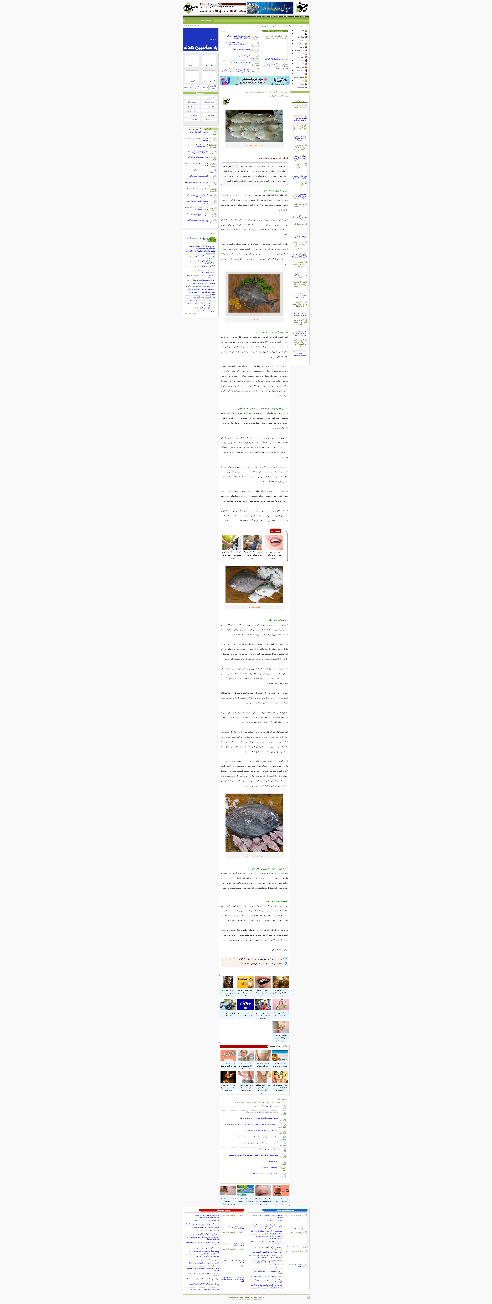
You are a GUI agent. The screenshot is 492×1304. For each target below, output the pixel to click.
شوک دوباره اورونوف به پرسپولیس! (207, 1230)
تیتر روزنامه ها (210, 119)
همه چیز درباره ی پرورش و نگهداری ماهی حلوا (266, 92)
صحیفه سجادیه (192, 119)
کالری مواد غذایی (192, 106)
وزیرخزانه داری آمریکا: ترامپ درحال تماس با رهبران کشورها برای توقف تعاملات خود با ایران (266, 1286)
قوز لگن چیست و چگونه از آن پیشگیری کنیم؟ (200, 280)
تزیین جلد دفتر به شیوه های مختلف (204, 297)
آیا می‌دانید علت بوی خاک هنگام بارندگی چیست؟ (300, 138)
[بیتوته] (190, 13)
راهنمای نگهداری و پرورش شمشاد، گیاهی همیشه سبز (196, 214)
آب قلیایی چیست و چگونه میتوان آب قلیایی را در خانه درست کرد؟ (257, 1136)
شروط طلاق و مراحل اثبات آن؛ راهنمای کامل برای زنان (300, 217)
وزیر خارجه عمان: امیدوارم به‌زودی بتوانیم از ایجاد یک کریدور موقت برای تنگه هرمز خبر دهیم (266, 1256)
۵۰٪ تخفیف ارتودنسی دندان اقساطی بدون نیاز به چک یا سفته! (262, 964)
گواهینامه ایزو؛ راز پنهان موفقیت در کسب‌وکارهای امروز (299, 353)
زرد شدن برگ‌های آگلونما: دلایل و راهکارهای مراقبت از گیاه (197, 152)
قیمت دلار (211, 106)
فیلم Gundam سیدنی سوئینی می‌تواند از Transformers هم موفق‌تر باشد (206, 1216)
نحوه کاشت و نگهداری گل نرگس (197, 157)
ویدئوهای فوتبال (192, 102)
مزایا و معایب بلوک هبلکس (269, 1167)
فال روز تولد (196, 87)
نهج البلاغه (194, 115)
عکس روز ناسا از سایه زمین (210, 1260)
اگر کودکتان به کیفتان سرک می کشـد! (203, 311)
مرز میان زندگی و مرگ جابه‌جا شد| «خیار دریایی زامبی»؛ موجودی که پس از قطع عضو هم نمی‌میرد (236, 71)
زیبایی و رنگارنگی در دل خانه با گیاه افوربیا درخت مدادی (196, 208)
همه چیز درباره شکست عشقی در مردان (202, 300)
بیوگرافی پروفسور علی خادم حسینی (266, 1106)
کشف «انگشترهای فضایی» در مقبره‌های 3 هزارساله (202, 1224)
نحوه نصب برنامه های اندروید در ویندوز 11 (202, 283)
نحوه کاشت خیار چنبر (243, 56)
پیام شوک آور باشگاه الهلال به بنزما (207, 1256)
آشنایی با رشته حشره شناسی (198, 176)
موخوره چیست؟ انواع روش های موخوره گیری (200, 286)
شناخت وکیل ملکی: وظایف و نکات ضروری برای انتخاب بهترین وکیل (300, 197)
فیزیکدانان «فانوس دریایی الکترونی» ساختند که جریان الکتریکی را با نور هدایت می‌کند (251, 1124)
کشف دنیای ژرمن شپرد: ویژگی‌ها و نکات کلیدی (300, 177)
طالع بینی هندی (213, 87)
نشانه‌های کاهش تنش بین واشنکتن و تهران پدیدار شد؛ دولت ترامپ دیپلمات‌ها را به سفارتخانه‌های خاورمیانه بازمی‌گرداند (267, 1262)
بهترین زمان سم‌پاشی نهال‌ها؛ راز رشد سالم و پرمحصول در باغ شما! (299, 255)
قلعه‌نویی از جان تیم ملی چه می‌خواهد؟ (206, 1248)
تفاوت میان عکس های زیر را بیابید (204, 308)
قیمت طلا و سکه (209, 102)
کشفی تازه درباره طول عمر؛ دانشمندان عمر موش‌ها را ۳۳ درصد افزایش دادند (253, 1155)
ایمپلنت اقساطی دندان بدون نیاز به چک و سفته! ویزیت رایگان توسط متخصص (257, 959)
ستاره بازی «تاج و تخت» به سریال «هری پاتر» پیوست (233, 1227)
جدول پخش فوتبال (191, 110)
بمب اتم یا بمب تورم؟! (276, 1268)
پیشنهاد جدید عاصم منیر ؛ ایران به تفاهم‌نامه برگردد (266, 1276)
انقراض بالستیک (273, 1161)
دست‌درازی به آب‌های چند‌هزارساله (297, 1228)
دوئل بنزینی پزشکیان (276, 1220)
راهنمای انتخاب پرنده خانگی (241, 49)
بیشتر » (223, 31)
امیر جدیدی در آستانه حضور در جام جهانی (206, 1220)
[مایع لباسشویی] (254, 80)
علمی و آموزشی (303, 25)
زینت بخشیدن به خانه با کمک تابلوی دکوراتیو (201, 289)
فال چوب (205, 87)
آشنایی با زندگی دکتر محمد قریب (267, 1149)
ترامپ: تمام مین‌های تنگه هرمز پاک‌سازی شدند (298, 1265)
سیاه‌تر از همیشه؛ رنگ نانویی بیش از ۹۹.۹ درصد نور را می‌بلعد (259, 1118)
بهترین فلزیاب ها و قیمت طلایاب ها (300, 236)
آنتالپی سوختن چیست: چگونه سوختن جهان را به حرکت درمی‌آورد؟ (300, 118)
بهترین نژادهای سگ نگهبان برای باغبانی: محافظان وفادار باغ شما (237, 37)
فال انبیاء (192, 65)
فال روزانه (192, 81)
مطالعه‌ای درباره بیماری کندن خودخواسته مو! (205, 1289)
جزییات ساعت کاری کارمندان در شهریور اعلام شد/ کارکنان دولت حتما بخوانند (266, 1281)
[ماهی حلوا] (254, 125)
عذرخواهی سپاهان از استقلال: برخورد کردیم (205, 1234)
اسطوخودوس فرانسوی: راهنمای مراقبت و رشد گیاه (197, 196)
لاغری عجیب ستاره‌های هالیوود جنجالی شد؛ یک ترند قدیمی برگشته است (232, 1279)
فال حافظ (209, 65)
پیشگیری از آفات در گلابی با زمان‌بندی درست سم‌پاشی (300, 158)
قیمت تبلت (211, 115)
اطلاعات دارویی (192, 97)
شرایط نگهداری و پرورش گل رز (239, 62)
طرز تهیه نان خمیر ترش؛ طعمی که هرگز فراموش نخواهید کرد (202, 271)
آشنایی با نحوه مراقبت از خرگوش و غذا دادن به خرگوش (196, 145)
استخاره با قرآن (209, 81)
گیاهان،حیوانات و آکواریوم (289, 25)
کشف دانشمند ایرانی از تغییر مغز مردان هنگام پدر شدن (260, 1130)
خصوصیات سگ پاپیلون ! (200, 170)
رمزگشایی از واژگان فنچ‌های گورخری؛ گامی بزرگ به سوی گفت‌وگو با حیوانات (237, 43)
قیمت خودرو (210, 97)
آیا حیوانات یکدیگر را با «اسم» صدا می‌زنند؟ (205, 1227)
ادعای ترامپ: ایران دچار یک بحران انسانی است (268, 1252)
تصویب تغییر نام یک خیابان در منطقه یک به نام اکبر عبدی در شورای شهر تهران (267, 1232)
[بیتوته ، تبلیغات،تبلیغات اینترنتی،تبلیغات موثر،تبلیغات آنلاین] (223, 8)
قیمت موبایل (210, 110)
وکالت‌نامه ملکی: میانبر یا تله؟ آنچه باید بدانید (300, 314)
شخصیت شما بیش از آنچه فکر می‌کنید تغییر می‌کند (262, 1112)
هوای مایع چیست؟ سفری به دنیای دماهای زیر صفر (262, 1173)
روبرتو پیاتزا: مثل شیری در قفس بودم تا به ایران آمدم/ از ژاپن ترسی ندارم (204, 1252)
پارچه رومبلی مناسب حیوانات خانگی (196, 188)
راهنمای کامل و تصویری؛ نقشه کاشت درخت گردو (300, 295)
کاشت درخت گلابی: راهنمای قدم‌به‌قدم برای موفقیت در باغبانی (300, 333)
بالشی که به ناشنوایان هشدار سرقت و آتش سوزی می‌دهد (260, 1143)
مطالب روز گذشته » (191, 313)
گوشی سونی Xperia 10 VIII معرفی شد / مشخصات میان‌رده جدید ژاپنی (202, 247)
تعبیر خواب (187, 87)
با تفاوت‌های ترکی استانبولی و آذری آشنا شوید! (300, 275)
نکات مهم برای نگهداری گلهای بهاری (196, 182)
